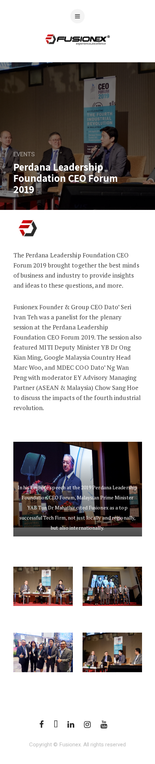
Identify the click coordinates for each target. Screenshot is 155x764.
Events (24, 154)
